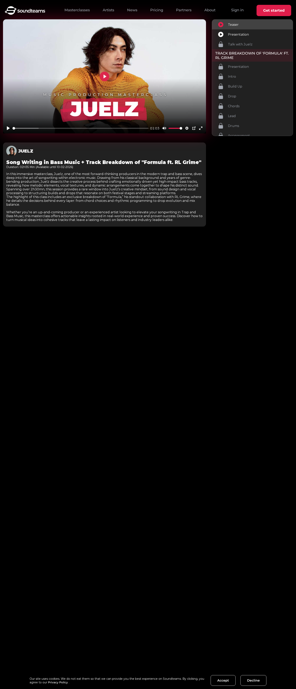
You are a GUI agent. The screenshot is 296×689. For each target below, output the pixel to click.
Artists (108, 10)
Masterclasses (77, 10)
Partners (183, 10)
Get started (274, 10)
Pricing (156, 10)
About (209, 10)
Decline (253, 680)
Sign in (237, 10)
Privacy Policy (58, 682)
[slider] (80, 128)
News (132, 10)
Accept (223, 680)
